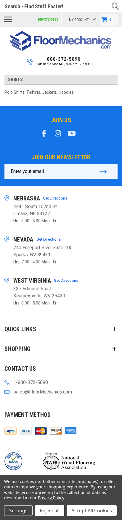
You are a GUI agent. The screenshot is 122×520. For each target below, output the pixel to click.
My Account (79, 20)
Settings (18, 510)
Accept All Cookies (91, 510)
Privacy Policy (51, 497)
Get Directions (55, 198)
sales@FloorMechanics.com (42, 392)
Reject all (50, 510)
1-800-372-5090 (30, 382)
